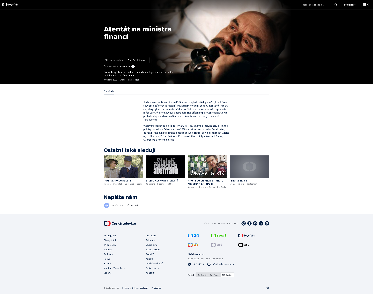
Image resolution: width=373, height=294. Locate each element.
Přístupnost (157, 288)
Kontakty (150, 272)
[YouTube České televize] (255, 223)
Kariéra (149, 258)
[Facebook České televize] (249, 223)
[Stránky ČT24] (193, 236)
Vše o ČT (108, 272)
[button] (123, 166)
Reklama (150, 240)
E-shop (107, 263)
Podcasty (108, 254)
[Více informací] (133, 66)
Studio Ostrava (153, 249)
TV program (110, 235)
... (130, 75)
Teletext (108, 249)
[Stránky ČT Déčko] (193, 245)
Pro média (151, 235)
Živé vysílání (110, 240)
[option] (202, 275)
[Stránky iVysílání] (246, 236)
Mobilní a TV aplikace (114, 268)
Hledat (336, 5)
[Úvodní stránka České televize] (120, 223)
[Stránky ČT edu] (243, 245)
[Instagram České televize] (243, 223)
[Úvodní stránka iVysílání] (13, 4)
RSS (267, 288)
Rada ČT (150, 254)
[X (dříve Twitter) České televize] (261, 223)
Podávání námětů (154, 263)
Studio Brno (152, 244)
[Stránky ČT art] (216, 245)
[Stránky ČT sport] (218, 236)
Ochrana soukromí (140, 288)
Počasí (107, 258)
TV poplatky (110, 244)
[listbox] (215, 274)
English (125, 288)
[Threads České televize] (267, 223)
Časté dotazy (152, 268)
